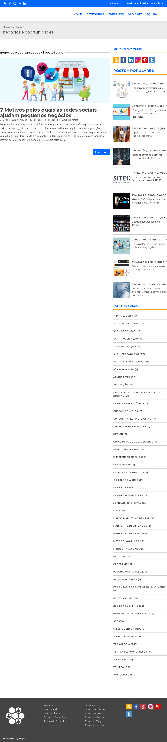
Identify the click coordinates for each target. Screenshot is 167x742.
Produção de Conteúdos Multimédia (139, 587)
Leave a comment (70, 119)
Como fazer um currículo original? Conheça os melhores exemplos (149, 292)
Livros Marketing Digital (131, 518)
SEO (162, 106)
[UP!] (162, 738)
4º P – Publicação (125, 338)
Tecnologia (156, 262)
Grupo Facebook (53, 709)
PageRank (120, 564)
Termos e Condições (55, 717)
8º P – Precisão (123, 369)
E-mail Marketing (125, 449)
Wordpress (121, 674)
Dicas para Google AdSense (133, 441)
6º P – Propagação (126, 354)
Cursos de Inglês (125, 411)
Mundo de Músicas (95, 709)
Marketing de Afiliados (130, 525)
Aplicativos (140, 128)
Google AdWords (125, 480)
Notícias (119, 556)
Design (118, 434)
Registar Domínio (125, 606)
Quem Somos (92, 705)
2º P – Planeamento (127, 323)
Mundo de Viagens (95, 721)
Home (6, 27)
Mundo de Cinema (94, 717)
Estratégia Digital (127, 472)
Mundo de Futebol (94, 725)
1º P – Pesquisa (123, 315)
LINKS (117, 510)
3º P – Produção (124, 331)
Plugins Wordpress (127, 571)
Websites (120, 659)
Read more (101, 152)
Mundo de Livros (94, 713)
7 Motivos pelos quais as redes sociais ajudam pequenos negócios (48, 112)
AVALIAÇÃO (139, 83)
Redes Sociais (53, 119)
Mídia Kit (48, 705)
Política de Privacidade (56, 721)
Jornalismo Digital (127, 503)
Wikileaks (120, 667)
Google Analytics (126, 487)
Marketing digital (145, 106)
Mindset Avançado (126, 548)
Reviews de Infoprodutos (131, 613)
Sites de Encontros (127, 628)
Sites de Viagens (125, 636)
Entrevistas (122, 464)
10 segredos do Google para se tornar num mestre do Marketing (149, 113)
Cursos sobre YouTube (129, 426)
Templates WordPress (129, 651)
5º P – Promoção (124, 346)
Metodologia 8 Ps (126, 541)
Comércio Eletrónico (128, 403)
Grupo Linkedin (52, 713)
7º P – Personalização (129, 361)
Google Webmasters (128, 495)
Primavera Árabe (125, 579)
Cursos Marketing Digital (132, 418)
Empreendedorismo (126, 457)
